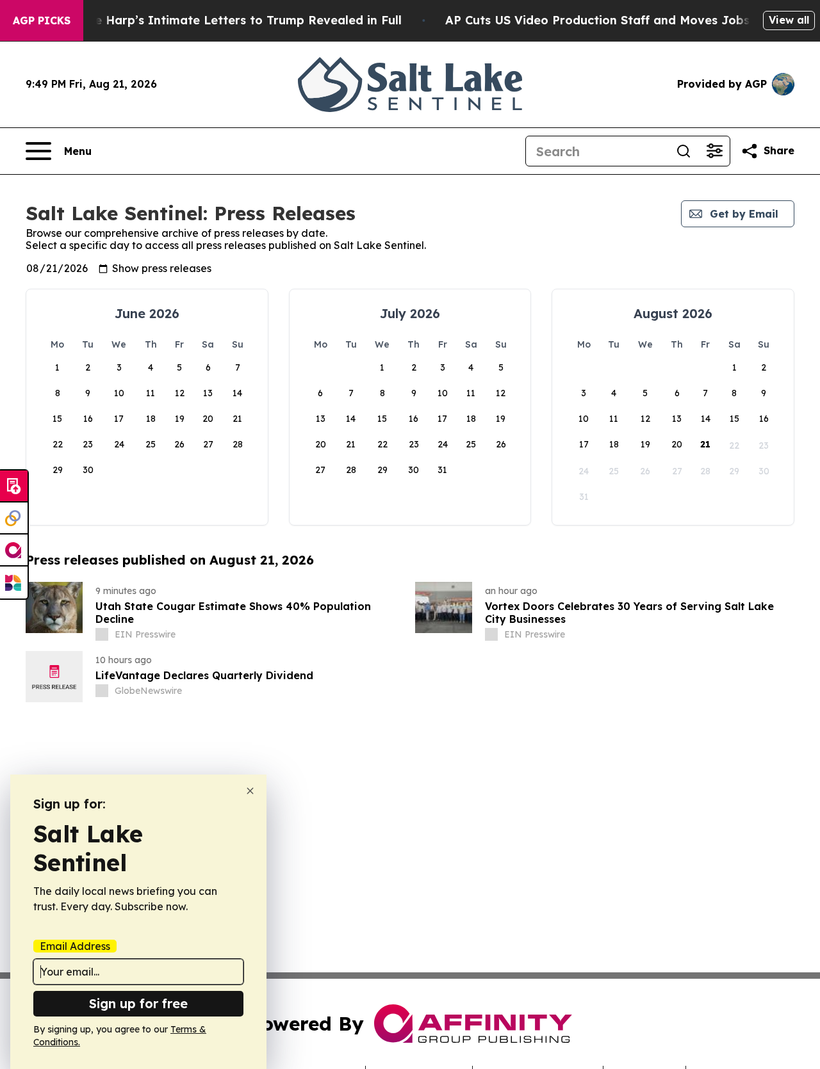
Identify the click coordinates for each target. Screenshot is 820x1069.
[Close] (250, 791)
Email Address (75, 946)
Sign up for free (138, 1003)
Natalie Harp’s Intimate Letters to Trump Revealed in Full (230, 20)
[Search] (683, 151)
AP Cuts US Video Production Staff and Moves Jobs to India (623, 20)
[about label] (101, 634)
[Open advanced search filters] (714, 151)
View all (789, 19)
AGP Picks (41, 20)
